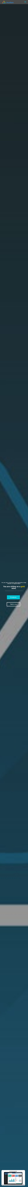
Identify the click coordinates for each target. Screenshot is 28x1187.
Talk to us (13, 604)
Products (13, 597)
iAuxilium (10, 2)
